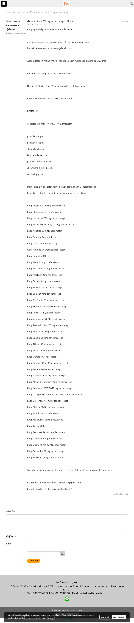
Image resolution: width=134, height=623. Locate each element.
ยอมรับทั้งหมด (118, 617)
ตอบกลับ (34, 560)
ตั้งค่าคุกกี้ (105, 617)
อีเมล (9, 543)
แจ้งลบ (125, 21)
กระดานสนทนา (13, 12)
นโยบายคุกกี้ (50, 618)
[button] (130, 3)
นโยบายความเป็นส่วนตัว (32, 618)
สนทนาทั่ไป (28, 12)
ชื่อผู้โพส (11, 536)
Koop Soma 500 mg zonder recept (52, 12)
